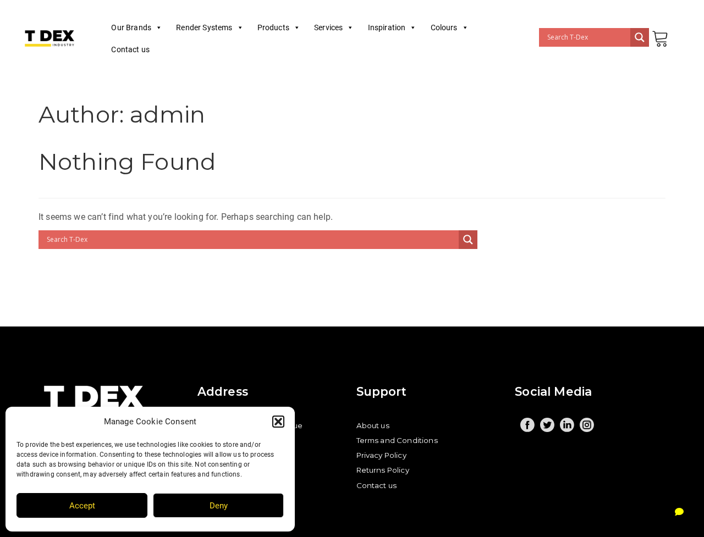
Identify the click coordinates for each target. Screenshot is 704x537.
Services (328, 27)
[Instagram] (587, 425)
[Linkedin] (567, 425)
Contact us (130, 49)
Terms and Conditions (397, 440)
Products (273, 27)
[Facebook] (527, 425)
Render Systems (204, 27)
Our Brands (131, 27)
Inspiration (387, 27)
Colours (444, 27)
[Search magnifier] (639, 37)
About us (372, 425)
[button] (278, 421)
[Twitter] (547, 425)
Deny (219, 506)
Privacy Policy (381, 455)
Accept (82, 506)
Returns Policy (382, 470)
